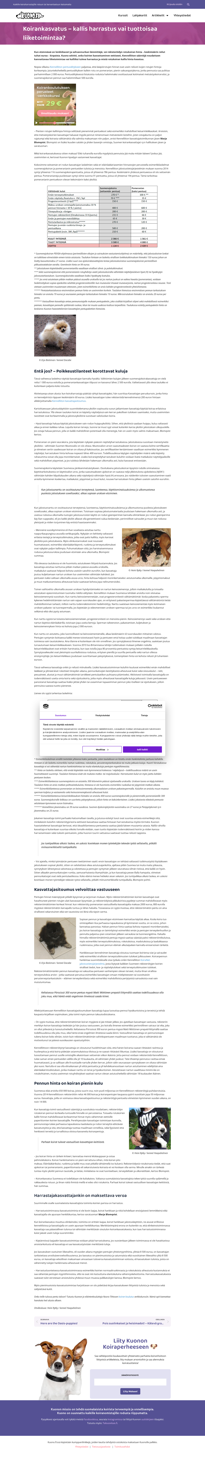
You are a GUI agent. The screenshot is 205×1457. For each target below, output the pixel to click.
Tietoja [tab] (144, 715)
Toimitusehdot (122, 1446)
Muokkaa (100, 749)
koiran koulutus (126, 1296)
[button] (188, 4)
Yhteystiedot (182, 15)
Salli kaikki (142, 749)
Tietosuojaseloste (101, 1446)
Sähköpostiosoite (130, 1375)
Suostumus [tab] (60, 715)
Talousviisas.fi (110, 1423)
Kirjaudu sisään (174, 4)
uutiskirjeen (147, 1419)
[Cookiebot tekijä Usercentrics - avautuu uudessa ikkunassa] (150, 706)
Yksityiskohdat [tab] (102, 715)
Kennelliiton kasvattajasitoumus (69, 400)
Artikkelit (158, 15)
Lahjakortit (139, 15)
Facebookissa (91, 1419)
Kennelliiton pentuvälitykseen (65, 66)
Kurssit (123, 15)
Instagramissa (115, 1419)
